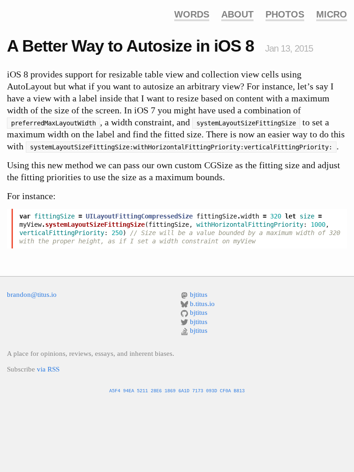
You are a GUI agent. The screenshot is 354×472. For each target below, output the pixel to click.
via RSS (48, 369)
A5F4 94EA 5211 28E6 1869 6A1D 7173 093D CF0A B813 (177, 391)
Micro (331, 14)
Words (191, 14)
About (237, 14)
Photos (285, 14)
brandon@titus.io (32, 294)
